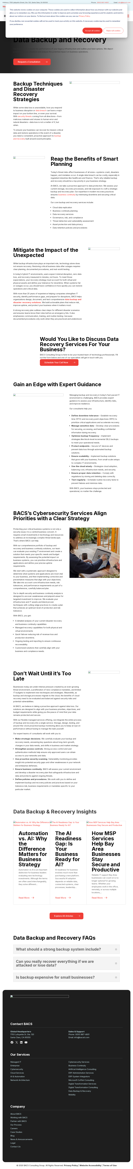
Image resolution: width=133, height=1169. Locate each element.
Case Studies (16, 1132)
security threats (25, 116)
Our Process (16, 1125)
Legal (12, 1143)
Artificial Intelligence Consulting (82, 1069)
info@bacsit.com (124, 2)
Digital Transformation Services (82, 1084)
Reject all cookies (113, 30)
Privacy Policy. (84, 16)
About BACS (15, 1114)
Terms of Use (110, 1165)
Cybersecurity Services (78, 1062)
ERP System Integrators (79, 1076)
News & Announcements (21, 1139)
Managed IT (15, 1062)
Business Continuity (77, 1065)
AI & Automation (17, 1076)
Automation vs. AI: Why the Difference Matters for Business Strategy (33, 849)
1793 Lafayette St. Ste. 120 (22, 1034)
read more (24, 897)
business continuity (66, 194)
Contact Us (15, 1146)
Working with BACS (18, 1117)
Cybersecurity (16, 1069)
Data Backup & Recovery (79, 1091)
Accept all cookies (92, 30)
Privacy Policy (71, 1165)
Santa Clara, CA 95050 (20, 1037)
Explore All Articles (63, 916)
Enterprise (14, 1065)
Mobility (71, 1094)
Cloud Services (17, 1073)
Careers (14, 1128)
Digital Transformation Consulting (83, 1087)
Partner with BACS (18, 1121)
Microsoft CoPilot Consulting (81, 1080)
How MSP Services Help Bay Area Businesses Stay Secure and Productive (106, 851)
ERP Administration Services (81, 1073)
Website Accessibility (90, 1165)
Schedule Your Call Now (56, 362)
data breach (41, 110)
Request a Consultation (29, 62)
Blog (12, 1135)
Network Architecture (20, 1080)
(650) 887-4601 (103, 2)
